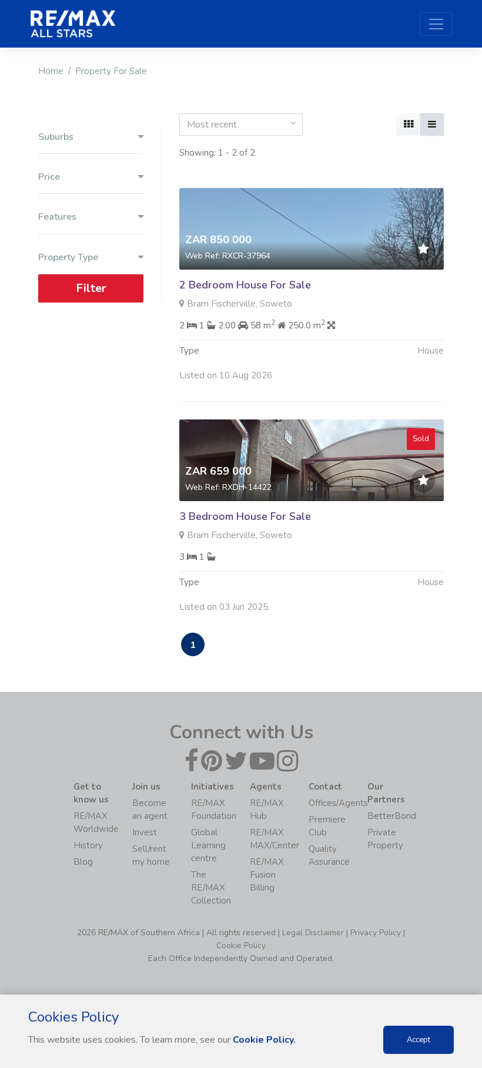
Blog (83, 862)
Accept (418, 1040)
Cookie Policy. (264, 1039)
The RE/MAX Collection (211, 887)
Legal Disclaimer (313, 932)
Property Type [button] (68, 257)
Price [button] (49, 177)
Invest (144, 832)
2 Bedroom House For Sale (245, 285)
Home (50, 71)
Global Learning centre (208, 845)
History (88, 845)
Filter (91, 288)
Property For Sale (111, 71)
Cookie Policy (241, 945)
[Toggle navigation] (436, 24)
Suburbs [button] (55, 137)
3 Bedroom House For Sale (245, 516)
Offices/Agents (338, 803)
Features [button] (57, 217)
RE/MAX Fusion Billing (267, 875)
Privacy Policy (375, 932)
